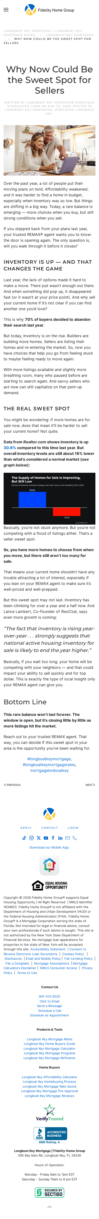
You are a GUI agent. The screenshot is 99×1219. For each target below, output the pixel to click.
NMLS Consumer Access (58, 968)
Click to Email (49, 1001)
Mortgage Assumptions (51, 963)
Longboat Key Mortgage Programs (49, 1053)
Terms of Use (27, 973)
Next (89, 785)
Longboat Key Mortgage (28, 109)
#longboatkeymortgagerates (49, 764)
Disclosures (13, 958)
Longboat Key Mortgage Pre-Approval (49, 1091)
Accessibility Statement (48, 949)
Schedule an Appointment (49, 1015)
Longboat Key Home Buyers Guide (49, 1044)
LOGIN (73, 827)
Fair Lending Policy (78, 958)
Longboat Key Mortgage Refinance (49, 1058)
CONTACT (50, 827)
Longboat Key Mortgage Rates (49, 1039)
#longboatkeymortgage (49, 758)
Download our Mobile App (49, 847)
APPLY (26, 827)
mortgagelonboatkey (49, 770)
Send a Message (49, 1006)
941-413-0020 (49, 996)
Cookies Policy (73, 954)
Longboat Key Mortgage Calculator (49, 1048)
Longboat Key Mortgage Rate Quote (50, 1086)
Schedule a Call (49, 1011)
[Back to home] (49, 9)
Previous (13, 785)
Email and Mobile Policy (43, 958)
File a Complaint (18, 963)
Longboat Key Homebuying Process (49, 1081)
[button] (6, 9)
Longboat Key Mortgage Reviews (49, 1096)
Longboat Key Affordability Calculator (49, 1077)
